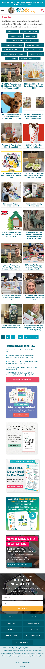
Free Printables (33, 50)
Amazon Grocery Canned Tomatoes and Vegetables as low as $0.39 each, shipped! (19, 356)
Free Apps (12, 32)
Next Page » (31, 337)
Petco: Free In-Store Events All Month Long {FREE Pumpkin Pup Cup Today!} (11, 116)
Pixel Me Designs (25, 662)
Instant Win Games (29, 59)
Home (11, 616)
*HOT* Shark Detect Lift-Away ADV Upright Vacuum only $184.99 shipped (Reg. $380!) (20, 374)
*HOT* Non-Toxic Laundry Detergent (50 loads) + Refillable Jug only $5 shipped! (22, 362)
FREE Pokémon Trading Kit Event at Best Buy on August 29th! (11, 175)
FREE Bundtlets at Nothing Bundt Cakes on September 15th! (33, 86)
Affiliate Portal (22, 642)
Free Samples (36, 54)
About (33, 616)
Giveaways (11, 59)
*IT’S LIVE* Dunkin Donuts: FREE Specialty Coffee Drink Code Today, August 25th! (11, 86)
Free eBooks (15, 36)
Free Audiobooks (29, 32)
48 (20, 337)
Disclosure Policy (33, 636)
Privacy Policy (33, 629)
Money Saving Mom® (26, 10)
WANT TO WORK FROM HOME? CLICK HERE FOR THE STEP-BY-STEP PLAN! (22, 3)
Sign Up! (22, 609)
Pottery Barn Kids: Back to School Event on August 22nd (11, 297)
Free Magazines (34, 45)
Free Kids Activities (13, 45)
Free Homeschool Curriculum (22, 41)
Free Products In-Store (14, 54)
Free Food (30, 36)
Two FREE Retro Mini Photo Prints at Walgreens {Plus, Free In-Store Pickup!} (33, 116)
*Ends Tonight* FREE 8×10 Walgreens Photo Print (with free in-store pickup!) (33, 328)
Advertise (11, 629)
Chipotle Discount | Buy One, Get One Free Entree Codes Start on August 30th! (34, 175)
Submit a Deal (33, 623)
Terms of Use (11, 636)
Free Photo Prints (12, 50)
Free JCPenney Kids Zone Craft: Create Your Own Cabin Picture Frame (11, 234)
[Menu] (2, 10)
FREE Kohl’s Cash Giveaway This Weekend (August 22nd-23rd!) (34, 297)
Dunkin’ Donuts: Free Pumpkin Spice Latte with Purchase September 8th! (11, 267)
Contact (11, 623)
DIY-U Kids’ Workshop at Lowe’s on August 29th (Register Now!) (33, 267)
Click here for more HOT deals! (22, 379)
